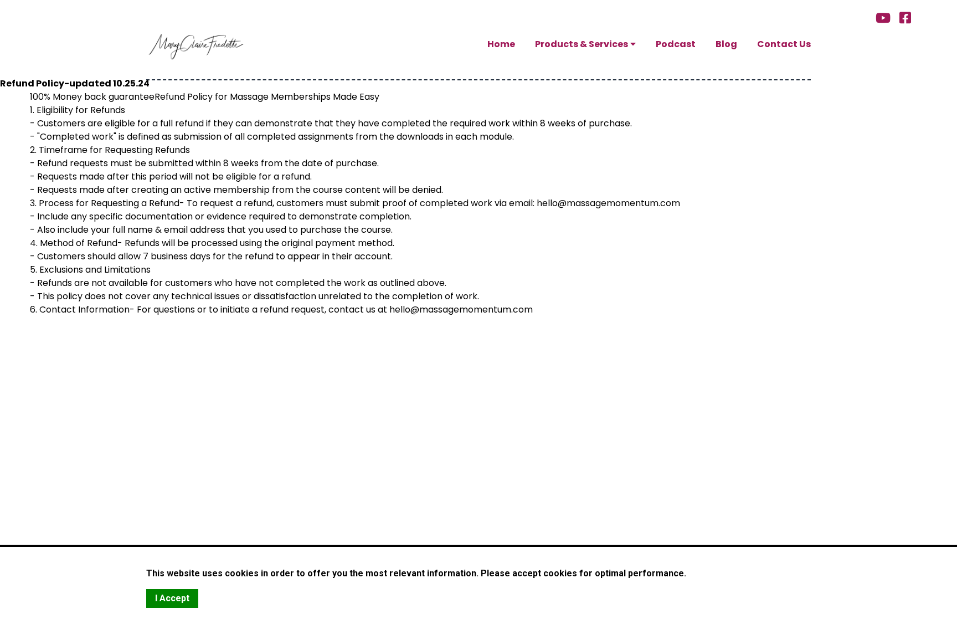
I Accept (172, 598)
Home (501, 44)
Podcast (676, 44)
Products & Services (581, 44)
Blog (726, 44)
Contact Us (784, 44)
